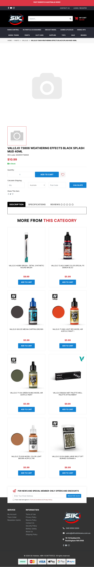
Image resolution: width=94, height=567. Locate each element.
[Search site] (70, 18)
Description (16, 204)
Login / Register (80, 8)
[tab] (16, 204)
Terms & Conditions (36, 500)
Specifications (37, 204)
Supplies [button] (52, 35)
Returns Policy (31, 520)
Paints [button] (27, 35)
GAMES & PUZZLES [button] (66, 30)
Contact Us (30, 523)
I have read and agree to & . (34, 500)
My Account (11, 514)
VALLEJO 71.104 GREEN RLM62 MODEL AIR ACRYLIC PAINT (26, 394)
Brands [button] (84, 35)
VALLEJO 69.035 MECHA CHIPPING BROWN (26, 329)
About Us (29, 531)
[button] (63, 174)
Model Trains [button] (13, 35)
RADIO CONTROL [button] (13, 30)
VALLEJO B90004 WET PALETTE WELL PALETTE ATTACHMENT (67, 394)
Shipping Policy (31, 534)
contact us (65, 8)
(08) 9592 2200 (72, 528)
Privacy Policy (48, 500)
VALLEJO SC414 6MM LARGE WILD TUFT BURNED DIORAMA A (67, 457)
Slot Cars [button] (39, 35)
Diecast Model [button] (50, 30)
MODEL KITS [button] (81, 30)
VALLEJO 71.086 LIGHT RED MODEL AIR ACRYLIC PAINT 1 (68, 330)
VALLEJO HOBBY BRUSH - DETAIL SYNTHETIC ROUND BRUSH (26, 266)
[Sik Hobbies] (16, 18)
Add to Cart (46, 174)
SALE (73, 35)
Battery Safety (31, 529)
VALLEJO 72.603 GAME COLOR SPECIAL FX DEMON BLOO (67, 266)
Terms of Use (31, 514)
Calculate (78, 185)
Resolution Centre (14, 520)
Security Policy (31, 526)
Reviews (55, 204)
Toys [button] (63, 35)
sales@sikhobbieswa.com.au (78, 533)
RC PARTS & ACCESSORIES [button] (32, 30)
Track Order (12, 517)
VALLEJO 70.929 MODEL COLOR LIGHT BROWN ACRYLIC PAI (26, 457)
